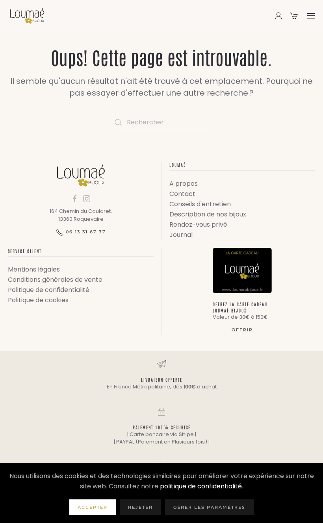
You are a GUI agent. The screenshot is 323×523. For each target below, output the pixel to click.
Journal (181, 234)
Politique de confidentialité (48, 289)
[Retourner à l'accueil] (27, 15)
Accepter (93, 507)
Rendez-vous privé (198, 224)
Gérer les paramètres (209, 507)
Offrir (242, 330)
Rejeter (140, 507)
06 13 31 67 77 (86, 232)
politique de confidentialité (201, 486)
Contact (182, 193)
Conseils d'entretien (200, 204)
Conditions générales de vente (55, 279)
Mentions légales (34, 269)
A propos (183, 183)
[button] (311, 15)
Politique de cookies (38, 300)
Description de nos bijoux (207, 214)
